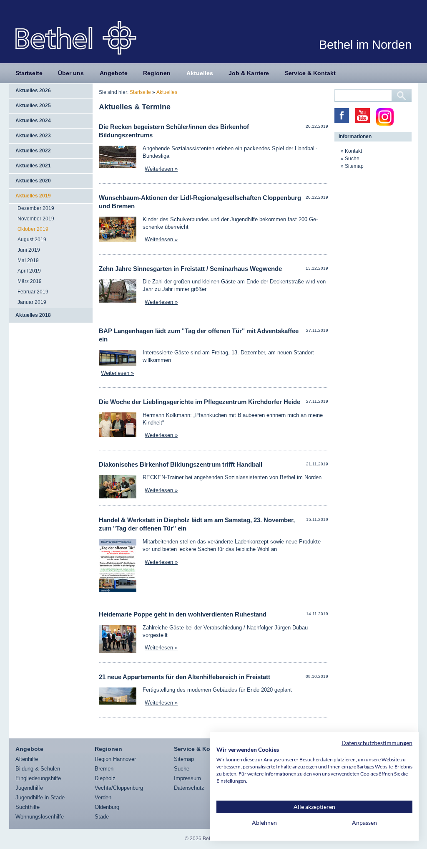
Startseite (29, 73)
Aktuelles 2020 (33, 180)
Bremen (104, 769)
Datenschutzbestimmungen (377, 742)
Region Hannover (115, 759)
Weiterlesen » (161, 169)
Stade (102, 817)
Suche (352, 158)
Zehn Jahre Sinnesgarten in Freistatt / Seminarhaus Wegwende (190, 268)
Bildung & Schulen (37, 769)
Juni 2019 (29, 250)
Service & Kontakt (310, 73)
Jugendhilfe (29, 788)
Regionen (157, 73)
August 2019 (32, 239)
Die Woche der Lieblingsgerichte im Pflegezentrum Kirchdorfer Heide (199, 401)
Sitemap (354, 166)
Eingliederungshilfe (38, 778)
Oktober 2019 (33, 229)
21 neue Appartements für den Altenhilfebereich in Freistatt (184, 676)
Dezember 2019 (36, 208)
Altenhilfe (26, 759)
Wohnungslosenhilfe (39, 817)
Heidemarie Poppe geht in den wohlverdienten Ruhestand (182, 614)
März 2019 (30, 281)
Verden (103, 797)
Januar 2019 (32, 302)
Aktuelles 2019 (33, 195)
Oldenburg (107, 807)
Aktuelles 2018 (33, 315)
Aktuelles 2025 (33, 105)
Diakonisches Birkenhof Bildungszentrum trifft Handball (180, 464)
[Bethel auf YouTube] (362, 115)
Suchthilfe (27, 807)
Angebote (114, 73)
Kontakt (353, 151)
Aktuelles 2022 (33, 150)
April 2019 (29, 270)
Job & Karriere (249, 73)
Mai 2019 (28, 260)
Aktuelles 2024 (33, 120)
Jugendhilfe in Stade (40, 797)
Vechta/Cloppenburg (119, 788)
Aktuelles (199, 73)
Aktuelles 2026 (33, 90)
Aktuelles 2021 (33, 165)
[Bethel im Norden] (75, 37)
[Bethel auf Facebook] (341, 115)
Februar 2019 (33, 291)
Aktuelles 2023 (33, 135)
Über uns (71, 73)
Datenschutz (189, 788)
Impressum (187, 778)
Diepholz (105, 778)
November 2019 (36, 218)
